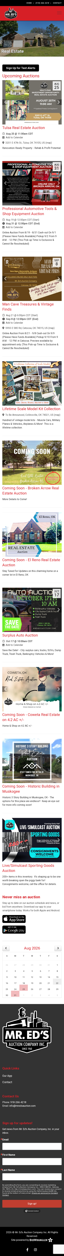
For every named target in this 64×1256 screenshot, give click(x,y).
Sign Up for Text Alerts (20, 68)
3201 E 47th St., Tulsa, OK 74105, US (25, 142)
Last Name (8, 1170)
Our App (7, 1075)
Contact (57, 3)
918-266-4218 (18, 1102)
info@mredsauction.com (22, 1105)
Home (29, 3)
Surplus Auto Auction (20, 635)
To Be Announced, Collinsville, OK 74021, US (29, 414)
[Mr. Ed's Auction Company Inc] (11, 13)
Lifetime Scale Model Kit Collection (31, 409)
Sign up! (32, 1203)
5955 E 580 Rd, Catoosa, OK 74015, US (26, 328)
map (48, 142)
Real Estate (12, 51)
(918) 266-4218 (42, 3)
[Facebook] (27, 1250)
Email (5, 1139)
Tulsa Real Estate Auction (23, 128)
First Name (8, 1155)
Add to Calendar (14, 137)
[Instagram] (35, 1250)
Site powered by (20, 1239)
